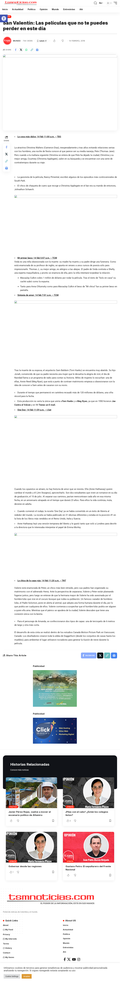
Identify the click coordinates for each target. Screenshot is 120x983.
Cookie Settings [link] (11, 976)
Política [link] (13, 807)
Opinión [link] (70, 807)
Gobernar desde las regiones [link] (25, 866)
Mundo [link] (16, 41)
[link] (4, 18)
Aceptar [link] (26, 976)
